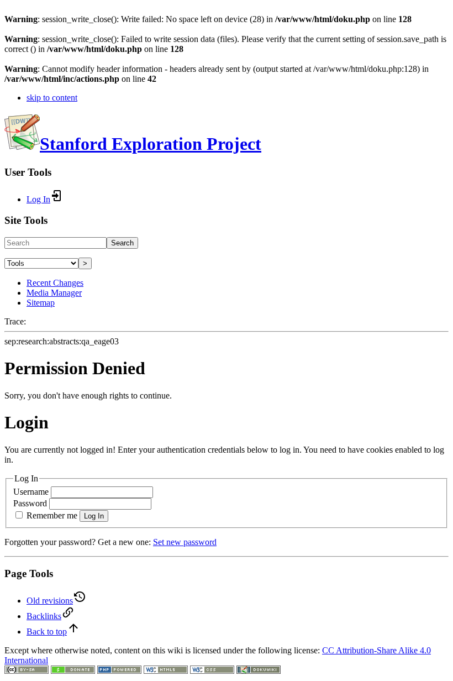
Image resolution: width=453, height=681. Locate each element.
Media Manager (54, 292)
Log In (94, 516)
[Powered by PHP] (119, 670)
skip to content (52, 97)
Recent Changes (55, 282)
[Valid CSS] (212, 670)
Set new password (185, 542)
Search (122, 243)
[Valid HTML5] (166, 670)
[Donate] (73, 670)
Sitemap (41, 302)
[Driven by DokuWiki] (258, 670)
